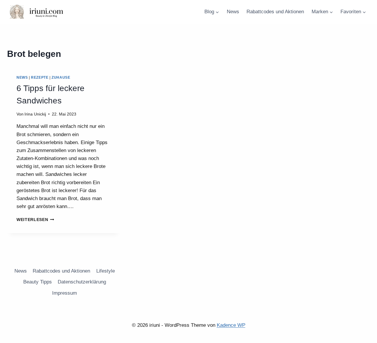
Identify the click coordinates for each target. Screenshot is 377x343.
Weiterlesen (35, 219)
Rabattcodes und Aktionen (275, 11)
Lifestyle (105, 271)
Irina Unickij (35, 114)
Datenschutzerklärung (82, 282)
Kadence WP (231, 325)
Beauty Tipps (37, 282)
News (233, 11)
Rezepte (39, 77)
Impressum (64, 293)
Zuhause (61, 77)
